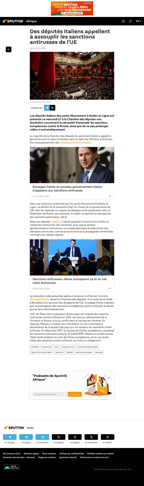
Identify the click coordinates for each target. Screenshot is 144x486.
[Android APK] (11, 467)
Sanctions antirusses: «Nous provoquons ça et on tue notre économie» (69, 281)
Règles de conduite (47, 457)
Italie (56, 347)
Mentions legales (31, 453)
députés (70, 352)
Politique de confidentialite (71, 453)
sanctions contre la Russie (76, 142)
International (46, 347)
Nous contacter (49, 453)
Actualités (35, 347)
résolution (99, 352)
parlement (59, 352)
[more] (110, 196)
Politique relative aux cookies (100, 453)
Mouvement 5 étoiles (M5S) (87, 347)
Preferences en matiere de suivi (94, 457)
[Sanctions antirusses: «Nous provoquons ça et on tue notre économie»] (72, 257)
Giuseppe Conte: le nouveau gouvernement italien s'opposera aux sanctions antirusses (67, 188)
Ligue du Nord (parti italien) (41, 352)
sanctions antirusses (84, 352)
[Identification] (123, 21)
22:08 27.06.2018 (37, 48)
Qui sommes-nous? (11, 453)
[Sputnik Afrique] (13, 23)
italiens (56, 221)
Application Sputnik (68, 457)
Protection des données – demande (19, 457)
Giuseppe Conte (40, 299)
